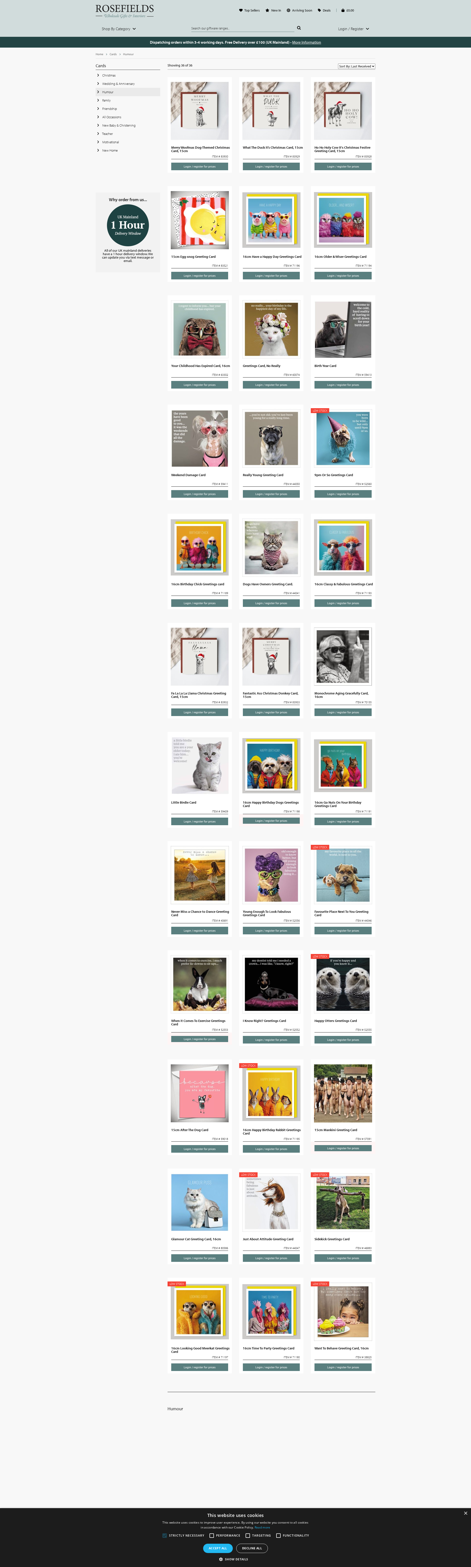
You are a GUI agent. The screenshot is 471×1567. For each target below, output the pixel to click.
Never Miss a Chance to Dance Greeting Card (200, 913)
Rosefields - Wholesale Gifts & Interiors (128, 11)
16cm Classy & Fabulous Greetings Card (343, 584)
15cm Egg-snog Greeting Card (193, 256)
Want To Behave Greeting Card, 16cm (341, 1348)
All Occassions (111, 117)
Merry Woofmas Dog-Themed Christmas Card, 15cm (200, 149)
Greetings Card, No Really (261, 366)
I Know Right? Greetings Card (264, 1021)
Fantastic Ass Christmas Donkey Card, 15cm (270, 695)
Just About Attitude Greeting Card (268, 1239)
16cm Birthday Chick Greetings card (197, 584)
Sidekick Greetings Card (332, 1239)
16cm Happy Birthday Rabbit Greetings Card (272, 1132)
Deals (327, 10)
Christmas (109, 75)
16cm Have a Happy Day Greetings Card (272, 256)
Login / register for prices (200, 166)
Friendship (109, 108)
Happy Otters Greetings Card (335, 1021)
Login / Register (351, 28)
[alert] (235, 1537)
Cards (113, 54)
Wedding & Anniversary (118, 83)
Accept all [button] (218, 1548)
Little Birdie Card (183, 802)
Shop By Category (116, 28)
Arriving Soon (302, 10)
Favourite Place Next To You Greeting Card (341, 913)
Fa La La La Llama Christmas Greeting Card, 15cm (198, 695)
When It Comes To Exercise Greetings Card (198, 1022)
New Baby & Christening (119, 125)
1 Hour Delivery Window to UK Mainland (128, 225)
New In (276, 10)
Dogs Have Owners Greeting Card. (268, 584)
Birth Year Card (325, 366)
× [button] (465, 1513)
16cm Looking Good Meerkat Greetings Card (200, 1350)
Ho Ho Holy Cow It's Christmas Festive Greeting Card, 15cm (342, 149)
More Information (306, 42)
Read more (262, 1527)
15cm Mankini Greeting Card (335, 1130)
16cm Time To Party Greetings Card (268, 1348)
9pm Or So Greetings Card (333, 475)
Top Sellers (252, 10)
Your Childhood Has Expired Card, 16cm (200, 366)
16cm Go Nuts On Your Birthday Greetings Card (337, 804)
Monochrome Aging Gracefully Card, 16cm (341, 695)
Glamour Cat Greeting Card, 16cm (196, 1239)
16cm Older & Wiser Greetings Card (340, 256)
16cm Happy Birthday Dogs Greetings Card (271, 804)
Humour (128, 54)
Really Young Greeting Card (263, 475)
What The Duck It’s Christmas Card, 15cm (273, 147)
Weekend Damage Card (188, 475)
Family (106, 100)
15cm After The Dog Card (189, 1130)
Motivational (110, 142)
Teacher (107, 133)
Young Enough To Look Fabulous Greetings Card (267, 913)
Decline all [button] (252, 1548)
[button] (235, 1559)
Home (99, 54)
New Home (110, 150)
